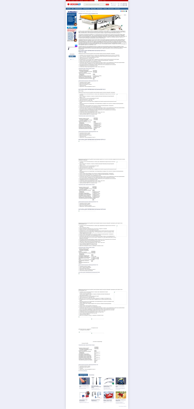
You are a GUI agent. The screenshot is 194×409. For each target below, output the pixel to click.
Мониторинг (99, 8)
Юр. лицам (86, 0)
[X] (126, 11)
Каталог (73, 0)
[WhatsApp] (124, 11)
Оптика (105, 8)
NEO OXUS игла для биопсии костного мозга (72, 54)
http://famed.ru (84, 370)
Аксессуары (117, 8)
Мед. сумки (93, 8)
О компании (91, 0)
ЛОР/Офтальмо (86, 8)
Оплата (77, 0)
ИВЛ (73, 8)
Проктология (111, 8)
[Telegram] (125, 11)
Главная (68, 0)
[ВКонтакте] (120, 11)
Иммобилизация (78, 8)
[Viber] (123, 11)
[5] (73, 59)
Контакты (100, 0)
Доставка (81, 0)
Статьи (96, 0)
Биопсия (68, 8)
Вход (104, 0)
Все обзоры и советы (122, 406)
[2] (71, 59)
